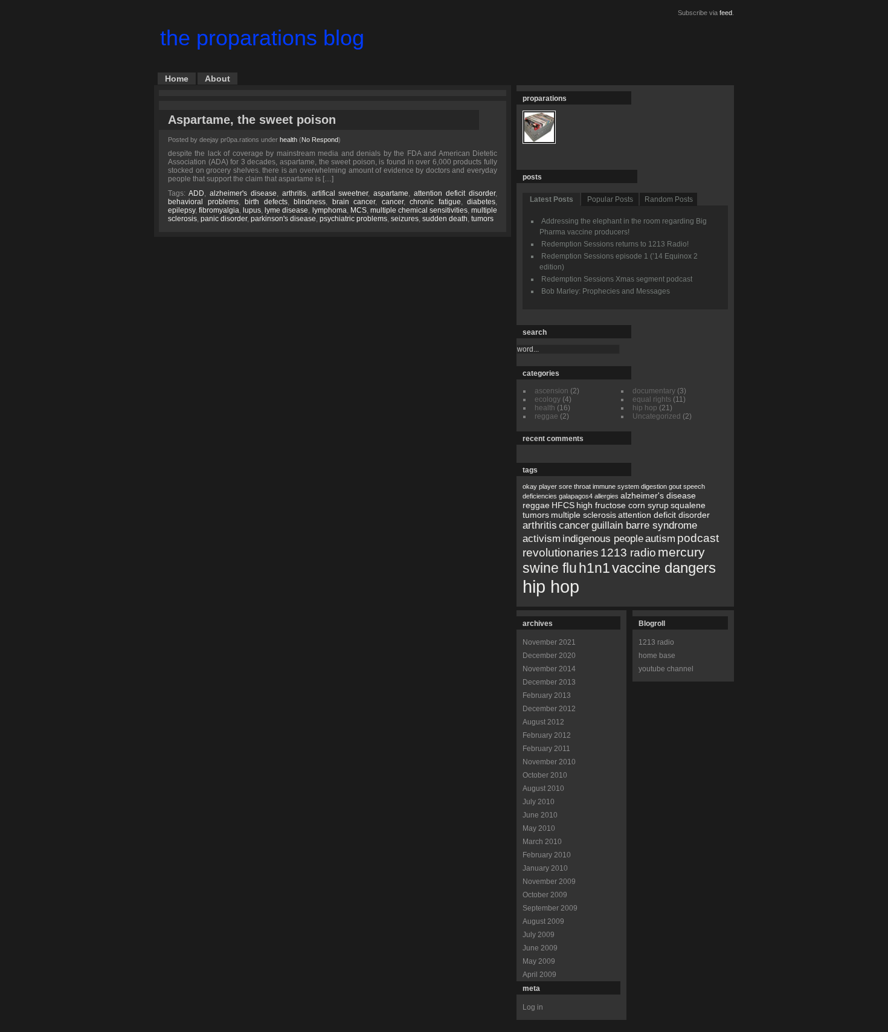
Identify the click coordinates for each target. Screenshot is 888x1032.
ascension (551, 391)
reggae (546, 416)
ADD (196, 193)
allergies (606, 496)
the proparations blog (262, 37)
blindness (310, 202)
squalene (688, 505)
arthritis (294, 193)
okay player (540, 486)
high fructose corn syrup (622, 505)
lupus (252, 210)
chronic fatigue (435, 202)
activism (542, 538)
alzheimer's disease (243, 193)
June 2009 (540, 948)
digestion (654, 486)
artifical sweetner (340, 193)
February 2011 (546, 748)
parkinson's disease (283, 218)
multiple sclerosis (583, 515)
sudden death (445, 218)
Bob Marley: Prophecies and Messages (605, 291)
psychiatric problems (353, 218)
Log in (533, 1007)
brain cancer (354, 202)
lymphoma (329, 210)
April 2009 (539, 974)
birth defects (266, 202)
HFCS (563, 505)
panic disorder (224, 218)
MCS (358, 210)
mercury (681, 552)
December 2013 (549, 682)
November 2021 (549, 642)
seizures (405, 218)
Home (176, 78)
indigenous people (602, 538)
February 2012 (547, 735)
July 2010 (539, 802)
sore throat (575, 486)
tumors (482, 218)
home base (657, 655)
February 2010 (547, 855)
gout (675, 486)
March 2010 (542, 841)
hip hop (644, 408)
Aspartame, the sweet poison (252, 119)
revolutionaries (561, 552)
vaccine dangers (664, 568)
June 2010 (540, 815)
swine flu (550, 568)
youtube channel (666, 669)
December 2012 (549, 709)
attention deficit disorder (454, 193)
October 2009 (545, 895)
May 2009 (539, 961)
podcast (698, 538)
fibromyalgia (219, 210)
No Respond (319, 139)
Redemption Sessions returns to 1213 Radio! (615, 244)
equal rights (651, 399)
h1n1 (594, 568)
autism (660, 538)
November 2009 (549, 881)
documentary (653, 391)
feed (725, 12)
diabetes (481, 202)
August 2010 (543, 788)
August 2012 (543, 722)
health (288, 139)
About (217, 78)
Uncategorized (656, 416)
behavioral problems (203, 202)
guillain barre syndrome (644, 525)
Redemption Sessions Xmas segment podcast (616, 279)
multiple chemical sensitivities (419, 210)
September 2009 (550, 908)
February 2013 (547, 695)
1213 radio (628, 552)
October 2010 (545, 775)
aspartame (390, 193)
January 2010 (545, 868)
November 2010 (549, 762)
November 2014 (549, 669)
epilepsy (181, 210)
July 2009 (539, 934)
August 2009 (543, 921)
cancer (393, 202)
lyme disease (286, 210)
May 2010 (539, 828)
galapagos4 (576, 496)
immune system (616, 486)
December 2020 (549, 655)
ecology (548, 399)
